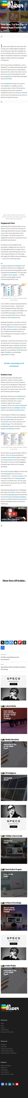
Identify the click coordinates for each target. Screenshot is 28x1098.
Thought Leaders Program (7, 1051)
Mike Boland (8, 30)
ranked (19, 396)
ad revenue (7, 497)
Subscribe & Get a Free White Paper (10, 746)
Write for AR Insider (8, 875)
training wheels (20, 478)
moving (12, 317)
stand (21, 382)
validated (17, 408)
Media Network (4, 1030)
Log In (2, 1025)
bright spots (14, 494)
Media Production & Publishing (8, 1053)
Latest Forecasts (5, 1072)
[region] (14, 721)
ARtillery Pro (4, 1067)
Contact (3, 1027)
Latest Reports (4, 1070)
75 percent (11, 327)
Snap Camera (18, 348)
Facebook (9, 266)
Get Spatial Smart (8, 779)
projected (7, 76)
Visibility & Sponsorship (7, 1048)
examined (8, 83)
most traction (11, 457)
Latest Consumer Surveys (7, 1074)
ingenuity (11, 428)
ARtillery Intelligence (6, 1065)
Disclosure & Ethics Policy (7, 1032)
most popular (7, 474)
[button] (14, 721)
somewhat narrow (19, 410)
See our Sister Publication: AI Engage (9, 909)
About (2, 1023)
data (2, 228)
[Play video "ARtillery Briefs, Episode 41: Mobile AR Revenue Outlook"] (14, 514)
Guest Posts (4, 1046)
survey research (8, 460)
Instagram (18, 266)
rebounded (10, 419)
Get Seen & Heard (8, 842)
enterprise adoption (19, 497)
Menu (26, 4)
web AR (24, 93)
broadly (7, 352)
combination (5, 426)
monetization (12, 272)
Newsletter (3, 1044)
